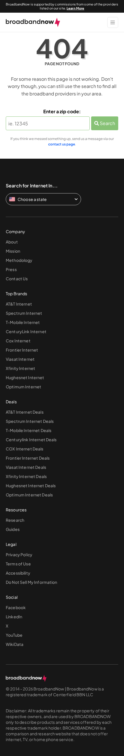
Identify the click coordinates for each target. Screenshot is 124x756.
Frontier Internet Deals (28, 457)
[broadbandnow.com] (33, 22)
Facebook (16, 607)
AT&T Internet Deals (25, 412)
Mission (13, 251)
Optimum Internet (23, 386)
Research (15, 520)
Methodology (19, 260)
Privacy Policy (19, 554)
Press (11, 269)
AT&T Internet (19, 303)
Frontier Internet (22, 349)
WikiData (14, 644)
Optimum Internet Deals (29, 494)
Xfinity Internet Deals (26, 476)
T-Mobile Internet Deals (28, 430)
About (12, 241)
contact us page (61, 144)
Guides (13, 529)
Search (107, 123)
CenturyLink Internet (26, 331)
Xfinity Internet (20, 368)
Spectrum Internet (24, 313)
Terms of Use (18, 563)
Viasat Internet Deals (26, 467)
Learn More (75, 8)
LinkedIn (14, 616)
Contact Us (17, 278)
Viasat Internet (20, 359)
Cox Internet (18, 340)
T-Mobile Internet (23, 322)
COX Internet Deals (25, 448)
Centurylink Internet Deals (31, 439)
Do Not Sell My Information (31, 582)
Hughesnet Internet (25, 377)
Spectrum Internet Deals (30, 421)
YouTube (14, 635)
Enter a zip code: (62, 111)
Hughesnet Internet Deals (31, 485)
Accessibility (18, 572)
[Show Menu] (112, 22)
